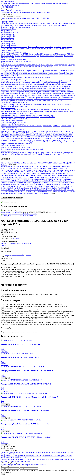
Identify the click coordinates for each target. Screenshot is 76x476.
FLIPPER (33, 174)
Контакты (31, 12)
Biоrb (51, 168)
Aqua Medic (23, 163)
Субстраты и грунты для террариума (21, 25)
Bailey (41, 168)
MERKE (26, 179)
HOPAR (3, 177)
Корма (64, 25)
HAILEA (24, 175)
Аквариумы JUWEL (7, 38)
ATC (21, 168)
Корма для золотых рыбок (24, 66)
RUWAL (18, 186)
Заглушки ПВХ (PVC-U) (9, 131)
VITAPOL (4, 191)
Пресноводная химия (41, 111)
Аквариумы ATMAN (8, 31)
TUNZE (22, 190)
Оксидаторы (5, 81)
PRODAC (52, 183)
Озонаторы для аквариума (41, 88)
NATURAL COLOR (59, 179)
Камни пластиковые (27, 74)
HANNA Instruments (42, 175)
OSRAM (10, 183)
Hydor (9, 177)
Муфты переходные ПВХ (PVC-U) (58, 131)
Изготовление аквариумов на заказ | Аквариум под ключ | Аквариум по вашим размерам (31, 459)
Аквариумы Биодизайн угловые (61, 47)
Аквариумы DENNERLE (9, 32)
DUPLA (55, 172)
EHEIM (9, 174)
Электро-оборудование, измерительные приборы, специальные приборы (25, 77)
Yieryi (34, 191)
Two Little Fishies (31, 190)
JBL (22, 177)
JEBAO (26, 177)
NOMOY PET (16, 181)
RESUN (40, 184)
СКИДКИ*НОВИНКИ (42, 12)
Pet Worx (16, 183)
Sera (59, 186)
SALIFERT (25, 186)
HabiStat (11, 175)
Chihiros (72, 170)
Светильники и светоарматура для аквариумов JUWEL (23, 93)
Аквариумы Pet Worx (8, 43)
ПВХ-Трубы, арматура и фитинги (12, 129)
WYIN (15, 191)
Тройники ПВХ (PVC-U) (44, 135)
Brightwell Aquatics (32, 170)
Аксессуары (13, 127)
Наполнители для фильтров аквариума (14, 106)
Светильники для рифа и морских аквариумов (23, 95)
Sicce (63, 186)
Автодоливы (20, 81)
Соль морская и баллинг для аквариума (14, 118)
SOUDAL (10, 188)
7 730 (5, 404)
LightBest (66, 177)
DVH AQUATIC (64, 172)
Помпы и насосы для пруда (61, 153)
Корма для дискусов (60, 65)
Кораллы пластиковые (35, 72)
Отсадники (13, 23)
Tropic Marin (15, 190)
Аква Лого (56, 191)
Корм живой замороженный (10, 65)
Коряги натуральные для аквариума (46, 74)
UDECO (40, 190)
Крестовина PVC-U (24, 131)
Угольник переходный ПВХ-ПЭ (21, 147)
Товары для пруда (7, 151)
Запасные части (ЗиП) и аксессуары (13, 124)
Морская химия (6, 109)
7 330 (5, 418)
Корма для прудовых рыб (30, 153)
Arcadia (11, 168)
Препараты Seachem (32, 117)
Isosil (15, 177)
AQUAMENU (16, 166)
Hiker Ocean (53, 175)
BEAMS (46, 168)
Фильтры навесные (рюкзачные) (47, 99)
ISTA (19, 177)
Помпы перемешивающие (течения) (35, 90)
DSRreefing (49, 172)
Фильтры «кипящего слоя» (52, 97)
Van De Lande (47, 190)
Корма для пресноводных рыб (30, 65)
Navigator (69, 179)
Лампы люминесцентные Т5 (10, 86)
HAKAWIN (31, 175)
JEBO (32, 177)
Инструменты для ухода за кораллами (56, 104)
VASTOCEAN (58, 190)
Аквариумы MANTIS (51, 54)
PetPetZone (23, 183)
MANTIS (4, 179)
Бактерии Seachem (7, 117)
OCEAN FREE (47, 181)
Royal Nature (11, 186)
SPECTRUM (36, 188)
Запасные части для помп (40, 126)
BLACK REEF (58, 168)
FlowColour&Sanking (44, 174)
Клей (71, 104)
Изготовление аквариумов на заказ (51, 56)
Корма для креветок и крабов (43, 66)
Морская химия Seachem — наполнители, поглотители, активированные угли (27, 115)
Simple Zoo (68, 186)
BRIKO (41, 170)
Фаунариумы (16, 27)
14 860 (6, 431)
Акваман (72, 191)
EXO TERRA (16, 174)
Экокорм (40, 193)
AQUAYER (5, 168)
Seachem (46, 186)
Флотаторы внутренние (9, 100)
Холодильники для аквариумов (42, 100)
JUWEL (36, 177)
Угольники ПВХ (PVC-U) (24, 136)
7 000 (5, 378)
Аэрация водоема (45, 153)
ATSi (32, 168)
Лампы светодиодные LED (62, 84)
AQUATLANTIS (60, 166)
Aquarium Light (33, 166)
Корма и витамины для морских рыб (13, 59)
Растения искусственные (9, 75)
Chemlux (66, 170)
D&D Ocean (22, 172)
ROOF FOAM (52, 184)
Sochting (3, 188)
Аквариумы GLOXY (8, 36)
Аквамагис (64, 191)
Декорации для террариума (27, 23)
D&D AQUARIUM (11, 172)
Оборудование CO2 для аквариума (20, 88)
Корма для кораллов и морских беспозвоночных (17, 61)
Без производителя (7, 193)
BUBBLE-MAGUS (50, 170)
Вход (3, 474)
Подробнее (4, 352)
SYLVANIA (50, 188)
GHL (52, 174)
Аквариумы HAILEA (36, 54)
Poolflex (40, 183)
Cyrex (3, 172)
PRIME (46, 183)
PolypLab (35, 183)
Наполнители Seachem (47, 117)
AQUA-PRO (48, 163)
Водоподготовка (47, 83)
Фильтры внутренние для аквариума (23, 99)
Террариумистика (7, 22)
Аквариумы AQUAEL (8, 29)
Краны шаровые (51, 133)
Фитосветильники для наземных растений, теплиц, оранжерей (22, 149)
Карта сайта (28, 461)
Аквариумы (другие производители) (13, 52)
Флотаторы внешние (65, 99)
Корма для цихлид (47, 65)
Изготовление (5, 12)
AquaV (69, 166)
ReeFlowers (24, 184)
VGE (64, 190)
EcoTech (3, 174)
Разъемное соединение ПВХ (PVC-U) (22, 135)
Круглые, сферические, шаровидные (27, 56)
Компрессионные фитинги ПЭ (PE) (13, 145)
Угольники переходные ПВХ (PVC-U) (46, 136)
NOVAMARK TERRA (29, 181)
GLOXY (65, 174)
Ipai (12, 177)
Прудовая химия (41, 154)
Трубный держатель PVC (38, 142)
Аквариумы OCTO (7, 39)
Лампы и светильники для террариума (49, 23)
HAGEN (17, 175)
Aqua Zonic (31, 163)
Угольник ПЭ (5, 147)
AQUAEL (4, 165)
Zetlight (39, 191)
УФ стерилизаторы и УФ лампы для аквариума (27, 97)
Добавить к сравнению (8, 243)
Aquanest (25, 166)
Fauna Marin (26, 174)
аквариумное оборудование (21, 255)
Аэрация (12, 81)
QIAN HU (67, 183)
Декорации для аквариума (9, 68)
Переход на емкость (38, 133)
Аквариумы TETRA (7, 56)
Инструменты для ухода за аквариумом (14, 102)
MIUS (43, 179)
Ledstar (60, 177)
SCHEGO (39, 186)
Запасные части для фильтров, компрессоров (16, 126)
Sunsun (43, 188)
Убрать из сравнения (24, 243)
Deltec (34, 172)
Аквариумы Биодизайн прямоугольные (14, 47)
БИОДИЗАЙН (19, 193)
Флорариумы (25, 27)
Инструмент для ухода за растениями (13, 104)
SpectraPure (27, 188)
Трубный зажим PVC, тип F (56, 142)
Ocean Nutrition (57, 181)
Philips (29, 183)
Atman (28, 168)
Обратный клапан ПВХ (9, 133)
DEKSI (29, 172)
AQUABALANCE (59, 163)
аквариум (8, 255)
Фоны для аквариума (66, 74)
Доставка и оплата (16, 12)
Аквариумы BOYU (7, 54)
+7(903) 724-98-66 (7, 7)
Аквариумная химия (8, 108)
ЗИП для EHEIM (54, 126)
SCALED (32, 186)
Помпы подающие (16, 90)
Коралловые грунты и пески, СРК (27, 70)
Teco (55, 188)
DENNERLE (40, 172)
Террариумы (5, 23)
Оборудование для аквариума (11, 79)
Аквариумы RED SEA (66, 54)
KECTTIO (48, 177)
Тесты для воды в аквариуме (26, 113)
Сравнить (4, 245)
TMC (63, 188)
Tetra (59, 188)
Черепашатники (6, 27)
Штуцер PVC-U (11, 138)
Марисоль (27, 193)
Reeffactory (16, 184)
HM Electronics (68, 175)
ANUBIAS (15, 163)
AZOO (36, 168)
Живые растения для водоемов (11, 153)
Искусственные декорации (49, 70)
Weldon (10, 191)
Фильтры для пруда (53, 154)
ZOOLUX (49, 191)
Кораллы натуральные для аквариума (55, 72)
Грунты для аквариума (8, 70)
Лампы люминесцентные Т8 (30, 86)
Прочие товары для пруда (27, 154)
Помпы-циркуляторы (18, 92)
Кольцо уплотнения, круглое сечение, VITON (38, 140)
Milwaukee (37, 179)
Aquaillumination (6, 166)
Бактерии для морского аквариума (21, 111)
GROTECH (5, 175)
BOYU (23, 170)
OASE (39, 181)
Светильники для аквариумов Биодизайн (38, 48)
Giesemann (58, 174)
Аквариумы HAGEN (21, 54)
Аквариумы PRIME (7, 41)
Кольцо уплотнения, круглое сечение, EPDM (50, 138)
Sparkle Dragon (19, 188)
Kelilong (55, 177)
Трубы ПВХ (11, 136)
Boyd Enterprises (15, 170)
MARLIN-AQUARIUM (15, 179)
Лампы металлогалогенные (49, 86)
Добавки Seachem (19, 117)
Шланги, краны (58, 100)
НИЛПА (34, 193)
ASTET (16, 168)
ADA (2, 163)
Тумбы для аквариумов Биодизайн (12, 48)
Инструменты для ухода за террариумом (47, 25)
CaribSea (60, 170)
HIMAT (60, 175)
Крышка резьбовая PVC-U (26, 138)
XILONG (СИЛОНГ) (25, 191)
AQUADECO (70, 163)
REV (45, 184)
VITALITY (70, 190)
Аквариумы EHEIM (7, 34)
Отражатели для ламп (57, 88)
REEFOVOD (33, 184)
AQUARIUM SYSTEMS (46, 166)
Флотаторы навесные (24, 100)
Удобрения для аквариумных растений (14, 122)
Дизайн (25, 12)
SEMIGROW (53, 186)
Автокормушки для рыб (33, 81)
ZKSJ (44, 191)
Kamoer (42, 177)
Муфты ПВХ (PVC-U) (39, 131)
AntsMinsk (8, 163)
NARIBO (49, 179)
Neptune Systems (6, 181)
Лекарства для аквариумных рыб (12, 120)
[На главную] (38, 5)
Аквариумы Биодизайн (9, 45)
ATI (24, 168)
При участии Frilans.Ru (38, 465)
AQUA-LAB (39, 163)
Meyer (31, 179)
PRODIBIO (60, 183)
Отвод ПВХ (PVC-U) (24, 133)
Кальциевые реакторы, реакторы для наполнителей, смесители (31, 84)
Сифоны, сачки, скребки (34, 104)
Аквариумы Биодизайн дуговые (39, 47)
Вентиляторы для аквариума (31, 83)
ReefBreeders (8, 184)
